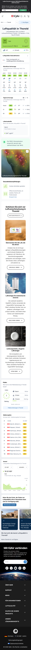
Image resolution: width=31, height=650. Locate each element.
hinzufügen (25, 22)
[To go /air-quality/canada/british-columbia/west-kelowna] (15, 454)
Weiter (23, 10)
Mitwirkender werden (9, 504)
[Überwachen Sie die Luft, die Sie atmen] (15, 230)
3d (23, 97)
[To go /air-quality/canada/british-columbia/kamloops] (15, 430)
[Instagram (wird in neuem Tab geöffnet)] (19, 568)
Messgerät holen (13, 197)
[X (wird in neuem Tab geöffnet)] (11, 568)
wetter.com (17, 404)
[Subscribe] (25, 561)
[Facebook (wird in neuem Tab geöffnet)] (6, 568)
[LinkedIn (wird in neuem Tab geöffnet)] (24, 568)
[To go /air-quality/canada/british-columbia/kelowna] (15, 440)
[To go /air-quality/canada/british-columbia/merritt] (15, 424)
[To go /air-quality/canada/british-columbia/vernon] (15, 447)
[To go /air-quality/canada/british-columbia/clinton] (15, 434)
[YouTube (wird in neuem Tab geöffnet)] (15, 568)
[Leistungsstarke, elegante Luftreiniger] (15, 336)
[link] (21, 16)
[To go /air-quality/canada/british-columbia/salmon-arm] (15, 437)
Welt (2, 22)
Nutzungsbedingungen (16, 640)
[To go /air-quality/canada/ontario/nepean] (15, 427)
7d (27, 97)
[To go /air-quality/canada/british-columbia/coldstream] (15, 444)
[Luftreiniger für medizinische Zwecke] (15, 283)
